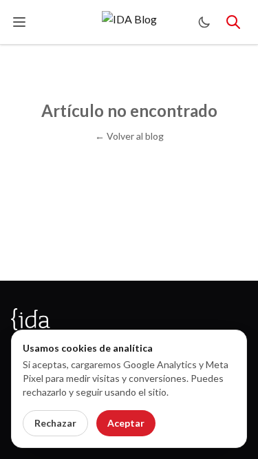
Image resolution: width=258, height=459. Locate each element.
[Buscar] (233, 22)
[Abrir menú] (19, 22)
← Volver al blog (129, 136)
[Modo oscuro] (204, 22)
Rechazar (55, 423)
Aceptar (125, 423)
